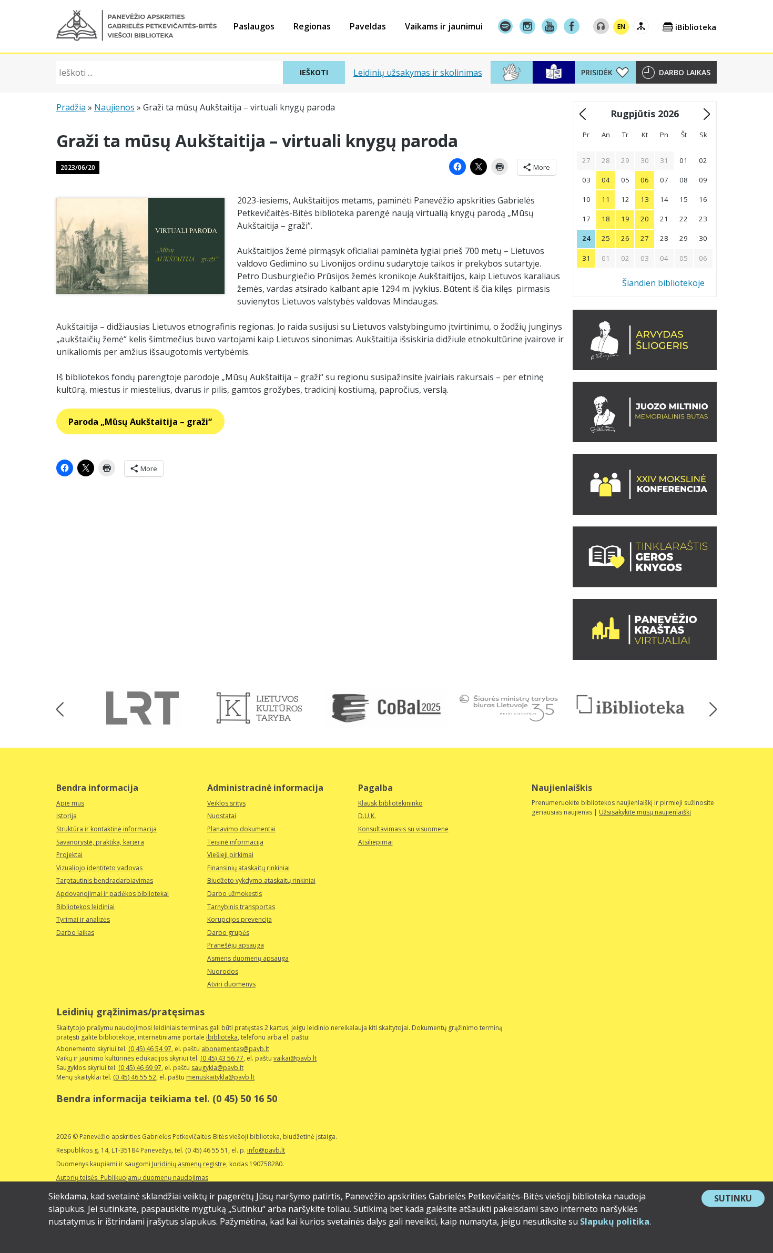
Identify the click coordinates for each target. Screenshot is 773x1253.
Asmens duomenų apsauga (248, 958)
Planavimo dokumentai (241, 828)
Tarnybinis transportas (241, 906)
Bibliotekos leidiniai (85, 906)
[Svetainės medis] (641, 26)
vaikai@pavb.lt (295, 1058)
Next (710, 709)
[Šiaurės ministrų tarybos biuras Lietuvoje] (508, 708)
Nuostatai (221, 815)
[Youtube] (549, 26)
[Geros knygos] (645, 584)
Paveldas (368, 26)
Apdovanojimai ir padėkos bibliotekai (112, 893)
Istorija (66, 815)
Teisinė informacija (235, 842)
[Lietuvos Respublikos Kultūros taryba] (265, 708)
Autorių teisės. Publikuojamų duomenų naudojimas (132, 1177)
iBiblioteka (695, 27)
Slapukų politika (614, 1221)
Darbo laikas (684, 72)
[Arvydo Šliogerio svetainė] (645, 367)
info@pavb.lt (266, 1150)
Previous (63, 709)
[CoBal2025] (386, 708)
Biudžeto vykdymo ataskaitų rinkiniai (261, 880)
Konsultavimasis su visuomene (403, 828)
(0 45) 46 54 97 (149, 1048)
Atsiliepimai (375, 842)
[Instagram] (527, 26)
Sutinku (739, 1199)
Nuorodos (222, 971)
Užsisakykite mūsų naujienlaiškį (645, 812)
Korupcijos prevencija (239, 919)
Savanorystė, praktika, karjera (100, 842)
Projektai (69, 854)
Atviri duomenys (231, 984)
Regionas (312, 26)
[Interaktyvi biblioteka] (630, 705)
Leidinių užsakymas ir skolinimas (417, 72)
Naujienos (114, 107)
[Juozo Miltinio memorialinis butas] (645, 439)
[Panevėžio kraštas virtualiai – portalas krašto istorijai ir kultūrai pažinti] (645, 657)
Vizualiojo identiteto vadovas (99, 867)
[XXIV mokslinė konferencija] (645, 511)
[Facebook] (571, 26)
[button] (136, 25)
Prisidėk (597, 72)
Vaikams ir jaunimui (444, 26)
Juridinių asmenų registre (189, 1163)
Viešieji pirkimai (230, 854)
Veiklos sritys (226, 803)
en (621, 26)
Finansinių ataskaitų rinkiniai (248, 867)
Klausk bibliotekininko (390, 803)
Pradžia (71, 107)
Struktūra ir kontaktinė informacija (106, 828)
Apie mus (70, 803)
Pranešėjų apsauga (235, 945)
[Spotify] (505, 26)
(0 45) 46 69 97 (139, 1067)
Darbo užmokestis (234, 893)
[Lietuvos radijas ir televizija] (142, 708)
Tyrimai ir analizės (83, 919)
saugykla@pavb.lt (217, 1067)
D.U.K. (367, 815)
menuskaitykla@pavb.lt (220, 1077)
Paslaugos (253, 26)
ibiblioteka (222, 1037)
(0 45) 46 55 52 (134, 1077)
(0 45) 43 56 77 (221, 1058)
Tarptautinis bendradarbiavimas (104, 880)
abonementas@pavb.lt (235, 1048)
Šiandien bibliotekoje (663, 283)
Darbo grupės (228, 932)
